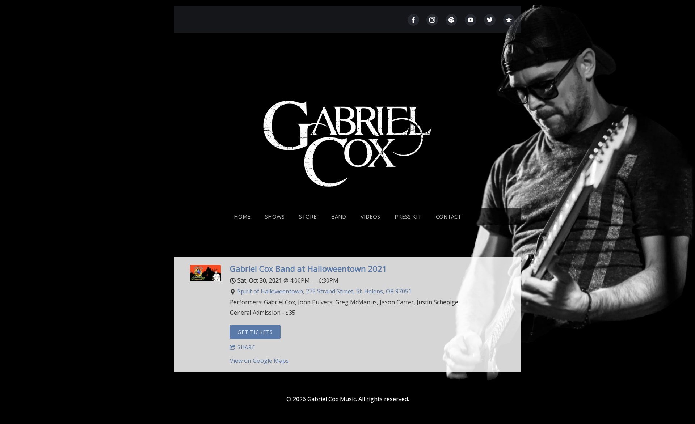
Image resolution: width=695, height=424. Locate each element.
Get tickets (255, 331)
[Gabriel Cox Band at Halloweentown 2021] (205, 279)
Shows (275, 216)
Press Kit (408, 216)
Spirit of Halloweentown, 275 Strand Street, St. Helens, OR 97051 (324, 291)
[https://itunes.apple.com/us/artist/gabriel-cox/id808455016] (509, 20)
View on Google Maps (259, 361)
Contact (448, 216)
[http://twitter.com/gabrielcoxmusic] (490, 20)
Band (338, 216)
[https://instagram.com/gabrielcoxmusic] (432, 20)
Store (308, 216)
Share (246, 347)
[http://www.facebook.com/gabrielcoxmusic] (413, 20)
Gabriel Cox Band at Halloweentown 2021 (308, 268)
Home (242, 216)
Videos (370, 216)
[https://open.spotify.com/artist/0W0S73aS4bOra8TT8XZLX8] (451, 20)
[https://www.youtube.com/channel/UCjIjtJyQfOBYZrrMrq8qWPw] (470, 20)
